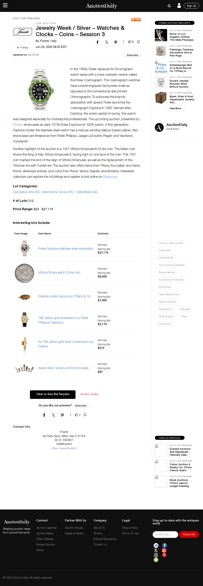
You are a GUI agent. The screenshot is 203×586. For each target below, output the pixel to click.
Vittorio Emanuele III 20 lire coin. (59, 273)
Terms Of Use (130, 533)
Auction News (44, 533)
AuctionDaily (177, 125)
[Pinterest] (164, 555)
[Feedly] (156, 560)
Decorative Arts (166, 258)
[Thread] (156, 555)
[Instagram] (164, 550)
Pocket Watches (166, 273)
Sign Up (191, 6)
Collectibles (164, 250)
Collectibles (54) (86, 192)
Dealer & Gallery (74, 533)
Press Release (45, 539)
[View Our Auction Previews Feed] (136, 19)
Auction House (74, 528)
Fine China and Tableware (172, 265)
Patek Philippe (166, 317)
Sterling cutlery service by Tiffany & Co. (64, 296)
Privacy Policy (130, 528)
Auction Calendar (46, 528)
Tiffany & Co (165, 324)
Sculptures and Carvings (171, 280)
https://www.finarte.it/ (64, 448)
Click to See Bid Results (52, 394)
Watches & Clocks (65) (57, 192)
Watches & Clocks (167, 302)
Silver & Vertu (165, 287)
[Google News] (156, 545)
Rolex (184, 317)
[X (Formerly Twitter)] (156, 550)
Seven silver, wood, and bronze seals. (63, 368)
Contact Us (100, 544)
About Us (99, 528)
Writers (98, 533)
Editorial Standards (105, 539)
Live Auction (46, 23)
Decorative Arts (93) (26, 192)
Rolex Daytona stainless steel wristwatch (66, 249)
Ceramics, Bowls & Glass (171, 243)
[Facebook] (164, 545)
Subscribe (132, 55)
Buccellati (185, 309)
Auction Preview (26, 19)
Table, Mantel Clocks (169, 295)
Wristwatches (165, 309)
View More (175, 108)
